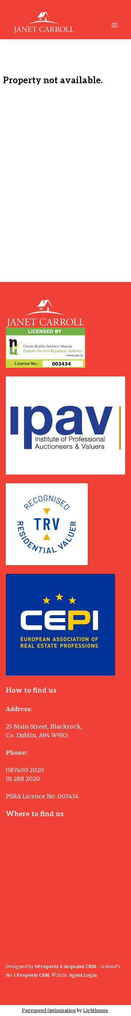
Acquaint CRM (80, 966)
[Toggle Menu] (114, 25)
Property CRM (33, 975)
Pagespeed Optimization (49, 1010)
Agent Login (83, 975)
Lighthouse (95, 1010)
